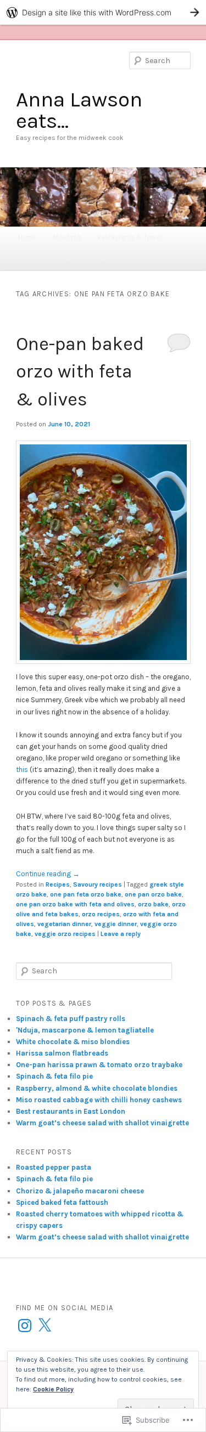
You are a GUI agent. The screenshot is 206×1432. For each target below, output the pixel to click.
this (22, 769)
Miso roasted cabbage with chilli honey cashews (99, 1100)
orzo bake (153, 904)
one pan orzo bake (153, 894)
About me (66, 237)
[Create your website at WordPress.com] (103, 12)
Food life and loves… (89, 259)
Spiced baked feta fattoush (62, 1202)
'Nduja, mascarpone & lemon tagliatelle (85, 1030)
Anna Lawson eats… (79, 110)
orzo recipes (101, 914)
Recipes (30, 259)
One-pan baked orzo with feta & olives (80, 371)
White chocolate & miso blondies (73, 1042)
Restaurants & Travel (129, 237)
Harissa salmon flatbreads (62, 1053)
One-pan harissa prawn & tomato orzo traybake (99, 1065)
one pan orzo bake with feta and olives (75, 904)
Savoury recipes (97, 884)
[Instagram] (25, 1325)
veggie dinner (115, 924)
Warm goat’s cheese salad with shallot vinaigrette (102, 1123)
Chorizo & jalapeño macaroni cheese (80, 1191)
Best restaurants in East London (70, 1111)
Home (27, 237)
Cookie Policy (53, 1389)
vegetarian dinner (64, 924)
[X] (44, 1325)
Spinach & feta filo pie (54, 1076)
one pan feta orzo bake (85, 894)
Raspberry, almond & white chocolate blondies (96, 1088)
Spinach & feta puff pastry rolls (70, 1018)
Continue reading (48, 874)
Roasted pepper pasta (53, 1167)
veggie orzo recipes (65, 934)
